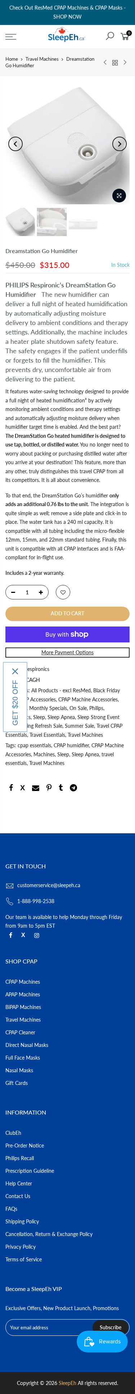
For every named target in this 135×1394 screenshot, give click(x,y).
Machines (44, 754)
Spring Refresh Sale (40, 726)
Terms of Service (23, 1259)
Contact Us (17, 1196)
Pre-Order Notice (24, 1145)
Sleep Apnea (61, 717)
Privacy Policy (20, 1247)
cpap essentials (34, 745)
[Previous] (15, 144)
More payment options (67, 652)
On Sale (78, 708)
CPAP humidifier (71, 745)
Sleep (39, 717)
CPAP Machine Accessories (88, 699)
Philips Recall (19, 1158)
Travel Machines (42, 59)
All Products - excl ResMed (61, 690)
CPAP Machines (22, 982)
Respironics (36, 669)
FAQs (11, 1209)
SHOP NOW (67, 17)
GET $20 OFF (15, 703)
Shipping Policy (22, 1221)
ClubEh (13, 1133)
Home (11, 59)
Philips (96, 708)
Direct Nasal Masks (26, 1045)
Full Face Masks (22, 1058)
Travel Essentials (47, 735)
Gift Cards (16, 1083)
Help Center (18, 1183)
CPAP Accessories (36, 699)
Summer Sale (79, 726)
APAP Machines (22, 994)
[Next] (119, 144)
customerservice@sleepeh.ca (48, 885)
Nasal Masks (19, 1070)
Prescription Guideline (29, 1171)
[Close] (15, 671)
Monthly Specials (48, 708)
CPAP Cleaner (20, 1032)
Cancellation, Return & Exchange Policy (49, 1234)
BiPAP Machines (23, 1007)
